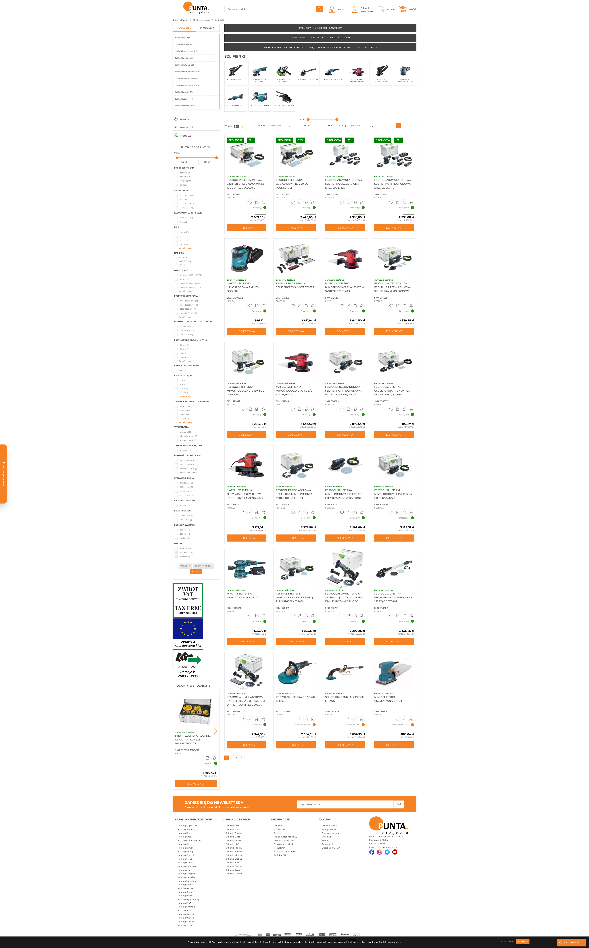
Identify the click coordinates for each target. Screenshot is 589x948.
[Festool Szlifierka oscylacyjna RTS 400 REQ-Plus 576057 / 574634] (394, 362)
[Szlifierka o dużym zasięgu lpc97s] (345, 672)
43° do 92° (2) (186, 450)
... (403, 125)
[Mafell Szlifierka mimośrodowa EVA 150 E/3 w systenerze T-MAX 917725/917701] (345, 258)
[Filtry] (242, 126)
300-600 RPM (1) (187, 335)
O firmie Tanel (233, 870)
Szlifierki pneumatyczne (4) (187, 85)
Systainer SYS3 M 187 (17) (191, 275)
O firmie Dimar (233, 829)
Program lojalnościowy (285, 836)
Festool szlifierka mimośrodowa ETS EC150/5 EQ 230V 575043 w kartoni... (344, 494)
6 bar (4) (184, 505)
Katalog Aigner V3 (187, 829)
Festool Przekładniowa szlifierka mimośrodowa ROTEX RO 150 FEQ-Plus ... (294, 494)
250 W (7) (184, 236)
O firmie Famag (234, 833)
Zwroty (325, 840)
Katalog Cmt (184, 836)
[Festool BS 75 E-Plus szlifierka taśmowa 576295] (296, 258)
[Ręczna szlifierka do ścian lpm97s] (296, 672)
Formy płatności (330, 829)
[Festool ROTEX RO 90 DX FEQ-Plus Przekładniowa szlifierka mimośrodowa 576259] (394, 258)
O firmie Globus (234, 859)
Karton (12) (184, 279)
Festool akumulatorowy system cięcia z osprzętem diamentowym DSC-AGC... (344, 597)
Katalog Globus (186, 862)
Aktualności (280, 829)
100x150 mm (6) (186, 487)
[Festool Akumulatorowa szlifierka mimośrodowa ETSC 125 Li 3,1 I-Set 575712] (394, 155)
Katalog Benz (185, 833)
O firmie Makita (234, 848)
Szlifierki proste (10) (184, 92)
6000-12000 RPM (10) (189, 305)
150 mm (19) (185, 406)
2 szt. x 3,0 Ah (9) (187, 195)
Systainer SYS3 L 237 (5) (190, 283)
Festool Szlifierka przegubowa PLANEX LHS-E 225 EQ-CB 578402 (393, 597)
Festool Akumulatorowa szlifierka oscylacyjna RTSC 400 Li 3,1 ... (343, 184)
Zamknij (523, 941)
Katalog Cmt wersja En (189, 840)
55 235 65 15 (379, 843)
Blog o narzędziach (284, 844)
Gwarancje (327, 836)
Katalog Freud (185, 859)
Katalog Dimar (185, 848)
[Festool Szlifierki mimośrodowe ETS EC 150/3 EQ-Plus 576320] (394, 465)
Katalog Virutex (186, 918)
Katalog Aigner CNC (188, 825)
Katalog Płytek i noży (188, 899)
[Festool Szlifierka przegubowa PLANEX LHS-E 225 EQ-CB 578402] (394, 569)
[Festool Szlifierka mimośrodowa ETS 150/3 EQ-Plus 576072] (247, 362)
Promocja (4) (185, 548)
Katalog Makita (185, 888)
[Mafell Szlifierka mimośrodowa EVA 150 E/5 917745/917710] (296, 362)
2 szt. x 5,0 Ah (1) (187, 208)
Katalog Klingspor (187, 873)
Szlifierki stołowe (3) (184, 99)
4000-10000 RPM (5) (188, 313)
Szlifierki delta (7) (183, 37)
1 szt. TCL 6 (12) (186, 218)
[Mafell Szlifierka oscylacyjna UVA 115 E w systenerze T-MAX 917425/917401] (247, 465)
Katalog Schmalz (186, 906)
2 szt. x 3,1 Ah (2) (187, 203)
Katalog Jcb (184, 870)
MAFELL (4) (185, 185)
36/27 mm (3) (186, 357)
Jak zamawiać (329, 825)
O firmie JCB (232, 862)
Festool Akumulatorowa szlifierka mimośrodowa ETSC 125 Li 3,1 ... (392, 184)
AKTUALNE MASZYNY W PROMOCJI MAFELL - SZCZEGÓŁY (320, 37)
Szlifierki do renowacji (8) (186, 51)
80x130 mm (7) (186, 483)
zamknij (185, 566)
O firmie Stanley (234, 866)
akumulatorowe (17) (189, 436)
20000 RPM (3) (186, 516)
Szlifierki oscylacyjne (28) (186, 78)
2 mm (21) (184, 380)
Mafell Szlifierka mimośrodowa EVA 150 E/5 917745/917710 (294, 390)
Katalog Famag (186, 851)
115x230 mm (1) (186, 495)
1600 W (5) (184, 240)
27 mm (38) (185, 345)
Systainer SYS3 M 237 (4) (190, 287)
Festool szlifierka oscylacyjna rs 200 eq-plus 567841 (292, 184)
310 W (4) (184, 244)
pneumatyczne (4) (188, 440)
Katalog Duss (185, 844)
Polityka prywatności (284, 840)
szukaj (196, 571)
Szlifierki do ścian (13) (184, 58)
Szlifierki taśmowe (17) (185, 106)
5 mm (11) (184, 384)
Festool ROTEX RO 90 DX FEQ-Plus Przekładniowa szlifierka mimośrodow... (392, 287)
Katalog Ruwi (185, 910)
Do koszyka (196, 783)
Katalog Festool (186, 855)
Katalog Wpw (185, 925)
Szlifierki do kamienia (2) (186, 44)
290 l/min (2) (185, 530)
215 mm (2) (184, 414)
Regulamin (279, 848)
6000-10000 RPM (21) (189, 301)
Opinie (277, 833)
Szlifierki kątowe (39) (184, 65)
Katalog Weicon (186, 921)
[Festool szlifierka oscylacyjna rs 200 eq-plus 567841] (296, 155)
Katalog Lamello (186, 877)
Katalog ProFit (185, 903)
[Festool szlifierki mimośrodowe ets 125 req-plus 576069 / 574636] (296, 569)
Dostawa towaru (330, 833)
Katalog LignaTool (187, 881)
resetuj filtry (203, 566)
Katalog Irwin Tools (187, 866)
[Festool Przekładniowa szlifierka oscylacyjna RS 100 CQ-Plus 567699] (247, 155)
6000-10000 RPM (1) (188, 469)
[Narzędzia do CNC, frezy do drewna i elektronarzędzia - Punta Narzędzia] (196, 8)
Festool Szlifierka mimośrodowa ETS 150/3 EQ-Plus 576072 (246, 390)
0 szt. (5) (183, 199)
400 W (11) (184, 232)
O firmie (278, 825)
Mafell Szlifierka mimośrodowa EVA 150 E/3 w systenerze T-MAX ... (345, 287)
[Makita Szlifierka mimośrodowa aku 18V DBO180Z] (247, 258)
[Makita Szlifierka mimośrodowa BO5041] (247, 569)
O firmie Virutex (234, 855)
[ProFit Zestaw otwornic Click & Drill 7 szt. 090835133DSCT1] (196, 710)
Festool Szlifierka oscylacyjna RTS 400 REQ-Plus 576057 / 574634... (392, 390)
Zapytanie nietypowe (285, 851)
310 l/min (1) (185, 538)
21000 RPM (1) (186, 520)
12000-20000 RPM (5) (189, 460)
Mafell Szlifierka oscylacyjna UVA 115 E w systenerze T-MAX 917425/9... (246, 494)
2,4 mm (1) (184, 393)
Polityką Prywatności (271, 942)
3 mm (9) (184, 389)
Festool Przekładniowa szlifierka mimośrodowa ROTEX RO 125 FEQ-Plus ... (343, 390)
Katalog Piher (185, 895)
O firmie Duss (233, 836)
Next (216, 731)
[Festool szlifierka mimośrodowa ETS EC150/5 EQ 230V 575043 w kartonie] (345, 465)
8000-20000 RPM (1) (188, 473)
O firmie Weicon (234, 873)
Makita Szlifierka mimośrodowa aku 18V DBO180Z (243, 287)
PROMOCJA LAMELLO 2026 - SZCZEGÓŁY (320, 28)
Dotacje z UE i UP (331, 848)
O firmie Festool (234, 851)
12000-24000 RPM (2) (189, 465)
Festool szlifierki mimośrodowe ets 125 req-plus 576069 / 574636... (295, 597)
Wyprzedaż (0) (186, 552)
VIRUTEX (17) (185, 181)
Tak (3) (183, 353)
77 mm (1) (184, 419)
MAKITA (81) (185, 173)
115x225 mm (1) (186, 491)
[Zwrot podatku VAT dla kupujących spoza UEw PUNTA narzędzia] (188, 600)
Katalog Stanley (186, 914)
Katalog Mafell (185, 884)
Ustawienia (507, 941)
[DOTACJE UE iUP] (188, 648)
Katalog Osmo (185, 892)
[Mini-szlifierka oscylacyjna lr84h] (394, 672)
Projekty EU (280, 855)
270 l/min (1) (185, 534)
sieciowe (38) (185, 432)
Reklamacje (328, 844)
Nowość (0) (185, 557)
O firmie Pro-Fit (234, 840)
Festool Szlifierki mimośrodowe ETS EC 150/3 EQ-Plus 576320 (393, 494)
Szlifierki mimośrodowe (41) (187, 71)
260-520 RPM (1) (187, 331)
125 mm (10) (185, 410)
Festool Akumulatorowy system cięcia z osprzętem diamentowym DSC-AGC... (246, 701)
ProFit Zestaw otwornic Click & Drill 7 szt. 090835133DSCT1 (193, 739)
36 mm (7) (184, 349)
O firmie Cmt (232, 825)
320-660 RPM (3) (187, 326)
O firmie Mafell (233, 844)
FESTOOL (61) (186, 177)
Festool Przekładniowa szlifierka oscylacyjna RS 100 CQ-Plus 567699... (246, 184)
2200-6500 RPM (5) (188, 309)
